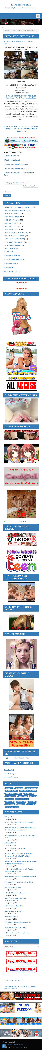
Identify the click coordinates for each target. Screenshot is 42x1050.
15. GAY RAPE (8, 251)
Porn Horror (23, 796)
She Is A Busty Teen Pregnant (16, 893)
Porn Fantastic (10, 796)
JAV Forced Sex (29, 793)
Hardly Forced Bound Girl (14, 906)
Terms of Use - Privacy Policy (13, 1045)
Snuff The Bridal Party (13, 887)
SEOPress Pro (17, 1047)
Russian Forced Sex (22, 799)
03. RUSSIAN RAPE (12, 220)
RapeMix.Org (9, 774)
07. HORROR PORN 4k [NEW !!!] (17, 233)
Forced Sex (19, 788)
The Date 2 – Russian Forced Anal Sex (19, 882)
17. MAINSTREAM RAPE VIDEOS (14, 259)
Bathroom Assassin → (30, 186)
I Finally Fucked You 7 (12, 156)
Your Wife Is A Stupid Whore (16, 848)
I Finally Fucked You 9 (12, 160)
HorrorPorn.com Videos (13, 793)
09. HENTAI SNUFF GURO (15, 239)
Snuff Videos (32, 804)
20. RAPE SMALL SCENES (12, 271)
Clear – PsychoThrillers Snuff (16, 927)
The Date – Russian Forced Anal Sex (18, 922)
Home (4, 28)
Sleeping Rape (21, 801)
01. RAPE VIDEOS (12, 214)
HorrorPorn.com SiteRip (28, 791)
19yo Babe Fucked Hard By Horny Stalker (20, 822)
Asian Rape (9, 788)
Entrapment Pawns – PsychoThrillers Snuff (21, 877)
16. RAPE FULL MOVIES (12, 255)
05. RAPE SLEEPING (13, 226)
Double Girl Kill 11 (12, 917)
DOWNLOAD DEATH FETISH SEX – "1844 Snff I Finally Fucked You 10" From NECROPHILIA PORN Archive (21, 128)
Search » (7, 195)
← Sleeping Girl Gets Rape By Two (16, 183)
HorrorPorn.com (11, 791)
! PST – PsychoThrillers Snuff (16, 211)
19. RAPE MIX (8, 267)
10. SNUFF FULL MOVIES (14, 242)
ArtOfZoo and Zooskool (12, 980)
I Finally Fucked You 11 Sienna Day (16, 168)
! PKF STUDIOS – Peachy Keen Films (18, 207)
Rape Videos (9, 799)
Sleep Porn (32, 801)
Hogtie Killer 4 (11, 817)
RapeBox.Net (9, 770)
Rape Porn (33, 796)
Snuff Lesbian (10, 804)
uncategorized (11, 248)
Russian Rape (10, 801)
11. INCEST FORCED (13, 245)
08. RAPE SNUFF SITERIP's (15, 236)
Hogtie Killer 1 (11, 843)
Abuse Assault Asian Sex (14, 911)
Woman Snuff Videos (12, 807)
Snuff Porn (20, 804)
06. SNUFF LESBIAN (13, 229)
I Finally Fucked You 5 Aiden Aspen (16, 164)
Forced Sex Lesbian (32, 788)
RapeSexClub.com (11, 777)
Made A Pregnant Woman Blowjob (18, 933)
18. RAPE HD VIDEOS (11, 263)
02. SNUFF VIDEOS (15, 30)
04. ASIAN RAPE (11, 223)
